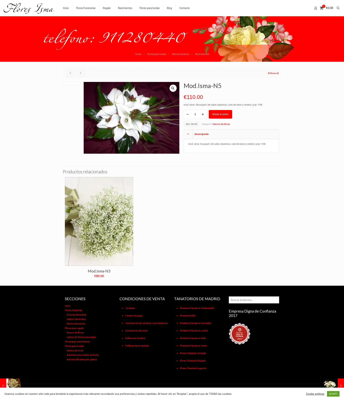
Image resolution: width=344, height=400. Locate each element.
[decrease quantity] (188, 114)
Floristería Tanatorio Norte (193, 345)
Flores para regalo (74, 328)
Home (138, 54)
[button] (173, 88)
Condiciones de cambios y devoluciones (146, 323)
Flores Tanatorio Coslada (193, 353)
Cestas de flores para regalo (81, 337)
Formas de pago (134, 315)
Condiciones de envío (136, 330)
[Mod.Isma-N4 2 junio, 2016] (10, 386)
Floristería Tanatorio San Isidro (195, 323)
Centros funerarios (76, 319)
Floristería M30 (187, 315)
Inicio (67, 305)
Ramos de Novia (180, 54)
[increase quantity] (203, 114)
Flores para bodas (156, 54)
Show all (274, 73)
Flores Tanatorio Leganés (193, 368)
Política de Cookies (135, 338)
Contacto (130, 308)
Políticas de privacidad (137, 345)
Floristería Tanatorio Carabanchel (197, 308)
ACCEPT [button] (333, 393)
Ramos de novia (75, 350)
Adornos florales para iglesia (82, 359)
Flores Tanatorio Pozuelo (193, 360)
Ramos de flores (75, 332)
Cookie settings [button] (315, 394)
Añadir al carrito (220, 114)
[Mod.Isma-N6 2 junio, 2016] (333, 386)
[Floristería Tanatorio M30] (29, 8)
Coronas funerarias (76, 314)
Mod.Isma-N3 (99, 271)
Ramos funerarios (76, 323)
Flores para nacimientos (77, 341)
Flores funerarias (73, 310)
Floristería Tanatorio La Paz (194, 330)
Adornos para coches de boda (83, 355)
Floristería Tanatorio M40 (193, 338)
